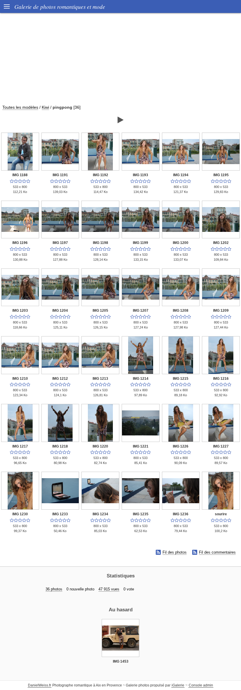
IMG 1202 (221, 243)
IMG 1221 (140, 446)
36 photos (54, 589)
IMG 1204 (60, 310)
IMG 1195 (221, 175)
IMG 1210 (20, 378)
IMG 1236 (180, 514)
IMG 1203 (20, 310)
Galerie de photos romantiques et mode (59, 6)
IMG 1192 (100, 175)
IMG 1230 (20, 514)
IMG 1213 (100, 378)
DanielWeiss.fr (39, 685)
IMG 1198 (100, 243)
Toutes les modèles (20, 107)
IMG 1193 (140, 175)
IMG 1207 (140, 310)
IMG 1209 (221, 310)
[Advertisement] (120, 61)
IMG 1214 (140, 378)
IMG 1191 (60, 175)
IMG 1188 (20, 175)
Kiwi (45, 107)
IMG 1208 (180, 310)
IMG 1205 (100, 310)
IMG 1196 (20, 243)
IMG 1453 (120, 661)
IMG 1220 (100, 446)
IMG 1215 (180, 378)
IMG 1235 (140, 514)
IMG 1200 (180, 243)
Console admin (201, 685)
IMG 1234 (100, 514)
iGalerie (178, 685)
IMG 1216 (221, 378)
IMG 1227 (221, 446)
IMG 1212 (60, 378)
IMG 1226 (180, 446)
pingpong (62, 107)
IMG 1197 (60, 243)
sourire (221, 514)
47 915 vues (108, 589)
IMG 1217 (20, 446)
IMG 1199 (140, 243)
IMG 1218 (60, 446)
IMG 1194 (180, 175)
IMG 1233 (60, 514)
